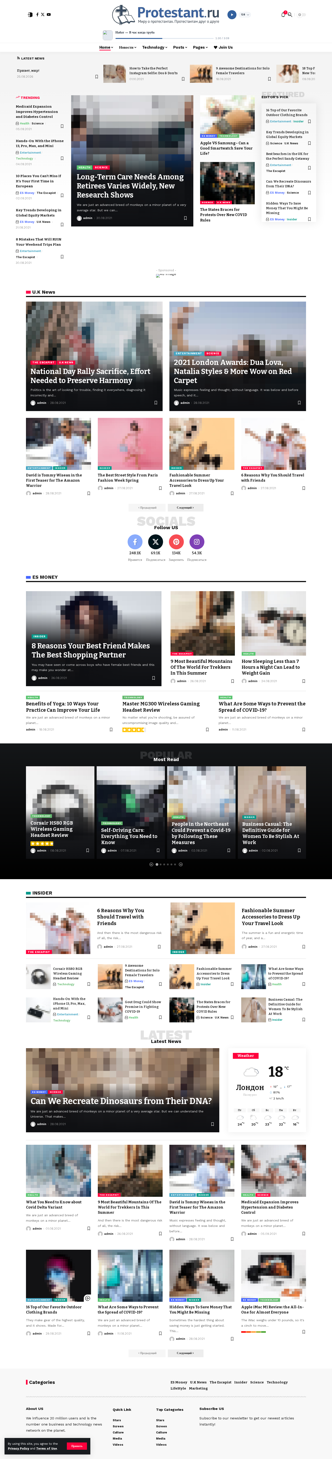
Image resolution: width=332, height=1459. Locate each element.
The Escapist (46, 193)
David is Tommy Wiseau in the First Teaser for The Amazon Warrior (54, 480)
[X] (43, 14)
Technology (24, 158)
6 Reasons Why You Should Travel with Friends (120, 916)
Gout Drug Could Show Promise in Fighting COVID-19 (143, 1007)
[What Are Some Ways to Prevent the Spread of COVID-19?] (253, 976)
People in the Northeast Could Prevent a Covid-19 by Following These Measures (201, 833)
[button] (77, 1446)
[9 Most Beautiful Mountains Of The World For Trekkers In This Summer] (203, 623)
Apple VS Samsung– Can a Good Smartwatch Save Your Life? (226, 148)
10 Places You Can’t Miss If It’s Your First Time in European (38, 181)
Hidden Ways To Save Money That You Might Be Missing (287, 208)
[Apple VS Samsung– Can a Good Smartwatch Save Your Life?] (227, 116)
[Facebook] (37, 14)
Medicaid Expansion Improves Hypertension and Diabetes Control (37, 112)
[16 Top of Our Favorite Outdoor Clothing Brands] (58, 1276)
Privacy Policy (18, 1448)
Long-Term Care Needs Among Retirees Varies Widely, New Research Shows (130, 186)
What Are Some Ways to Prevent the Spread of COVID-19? (285, 973)
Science (38, 123)
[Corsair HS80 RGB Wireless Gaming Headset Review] (38, 976)
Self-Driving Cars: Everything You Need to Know (129, 836)
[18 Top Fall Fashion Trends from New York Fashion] (287, 74)
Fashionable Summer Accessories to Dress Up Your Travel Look (196, 480)
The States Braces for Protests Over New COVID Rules (223, 214)
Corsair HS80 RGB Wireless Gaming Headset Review (51, 829)
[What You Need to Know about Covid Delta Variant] (58, 1171)
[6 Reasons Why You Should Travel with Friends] (273, 444)
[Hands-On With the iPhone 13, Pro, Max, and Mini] (38, 1009)
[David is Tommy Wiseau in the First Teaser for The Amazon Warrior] (58, 444)
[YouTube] (49, 14)
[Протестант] (166, 14)
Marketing (198, 1388)
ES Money (27, 193)
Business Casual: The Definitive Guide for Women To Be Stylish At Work (270, 833)
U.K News (43, 222)
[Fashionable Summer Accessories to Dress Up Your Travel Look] (201, 444)
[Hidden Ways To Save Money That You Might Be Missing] (201, 1276)
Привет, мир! (28, 71)
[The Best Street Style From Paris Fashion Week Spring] (130, 444)
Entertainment (30, 152)
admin (87, 218)
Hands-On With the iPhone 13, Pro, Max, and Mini (69, 1003)
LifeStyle (178, 1388)
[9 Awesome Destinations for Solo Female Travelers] (201, 74)
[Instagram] (197, 548)
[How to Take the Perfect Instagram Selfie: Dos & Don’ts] (114, 74)
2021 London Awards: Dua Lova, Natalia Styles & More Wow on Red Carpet (233, 371)
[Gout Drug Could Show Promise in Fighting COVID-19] (110, 1009)
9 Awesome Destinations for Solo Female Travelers (142, 970)
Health (24, 123)
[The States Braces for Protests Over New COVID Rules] (227, 183)
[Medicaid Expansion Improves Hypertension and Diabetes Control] (273, 1171)
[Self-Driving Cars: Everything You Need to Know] (131, 812)
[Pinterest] (176, 548)
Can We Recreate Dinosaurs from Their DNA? (121, 1101)
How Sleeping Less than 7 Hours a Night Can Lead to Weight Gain (271, 667)
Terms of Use (46, 1448)
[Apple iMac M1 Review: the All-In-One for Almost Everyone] (273, 1276)
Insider (298, 121)
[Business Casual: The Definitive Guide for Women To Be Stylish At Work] (253, 1009)
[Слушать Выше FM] (231, 14)
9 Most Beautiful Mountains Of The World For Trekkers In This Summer (201, 667)
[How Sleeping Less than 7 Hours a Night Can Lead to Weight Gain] (274, 623)
